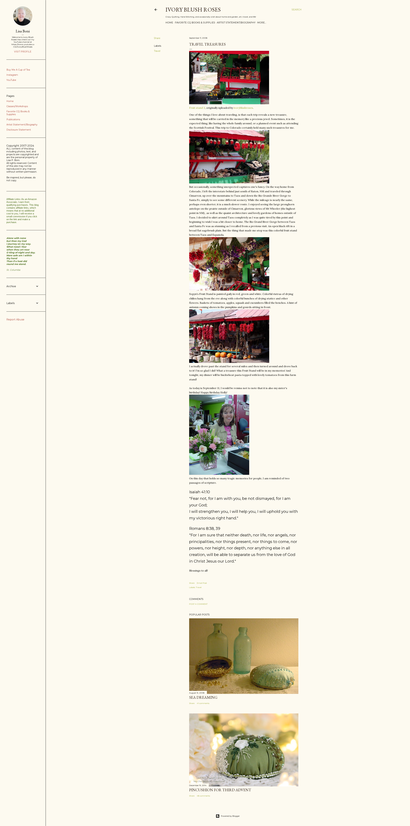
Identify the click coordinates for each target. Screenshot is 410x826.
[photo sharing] (229, 103)
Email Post (202, 583)
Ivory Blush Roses (193, 9)
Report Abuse (15, 319)
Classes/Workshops (17, 106)
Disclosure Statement (18, 129)
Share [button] (157, 38)
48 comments (203, 796)
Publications (13, 119)
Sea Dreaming (203, 697)
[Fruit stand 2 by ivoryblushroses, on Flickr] (229, 182)
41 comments (203, 703)
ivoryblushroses (243, 107)
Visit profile (22, 51)
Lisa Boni (23, 31)
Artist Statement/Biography (236, 22)
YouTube (11, 80)
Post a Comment (198, 604)
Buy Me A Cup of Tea (18, 69)
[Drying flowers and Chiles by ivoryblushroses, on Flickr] (229, 289)
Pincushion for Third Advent (220, 789)
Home (169, 22)
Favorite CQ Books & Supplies (195, 22)
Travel (157, 51)
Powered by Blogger (230, 816)
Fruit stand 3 (197, 107)
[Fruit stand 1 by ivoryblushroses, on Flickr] (229, 362)
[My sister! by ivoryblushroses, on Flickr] (219, 473)
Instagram (12, 74)
